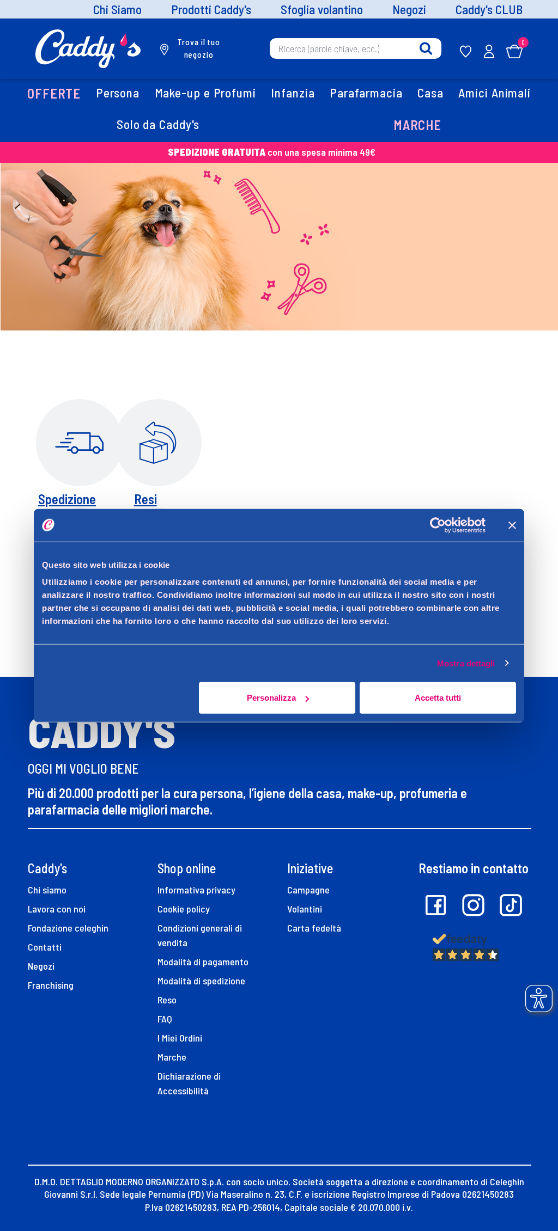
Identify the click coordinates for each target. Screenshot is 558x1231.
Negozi (409, 9)
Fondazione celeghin (68, 928)
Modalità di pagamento (202, 961)
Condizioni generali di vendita (199, 935)
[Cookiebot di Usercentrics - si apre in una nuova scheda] (438, 525)
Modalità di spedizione (201, 981)
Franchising (51, 985)
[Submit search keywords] (426, 49)
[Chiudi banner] (512, 525)
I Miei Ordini (179, 1038)
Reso (167, 1000)
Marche (171, 1057)
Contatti (45, 947)
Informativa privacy (196, 890)
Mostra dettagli (466, 662)
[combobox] (355, 48)
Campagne (308, 890)
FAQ (164, 1019)
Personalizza (271, 697)
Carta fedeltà (314, 928)
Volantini (304, 909)
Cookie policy (183, 909)
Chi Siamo (117, 9)
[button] (54, 94)
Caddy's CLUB (489, 9)
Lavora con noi (57, 909)
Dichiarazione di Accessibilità (189, 1083)
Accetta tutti (438, 697)
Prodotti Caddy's (211, 9)
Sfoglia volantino (322, 9)
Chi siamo (47, 890)
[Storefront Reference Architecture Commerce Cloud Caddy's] (88, 47)
